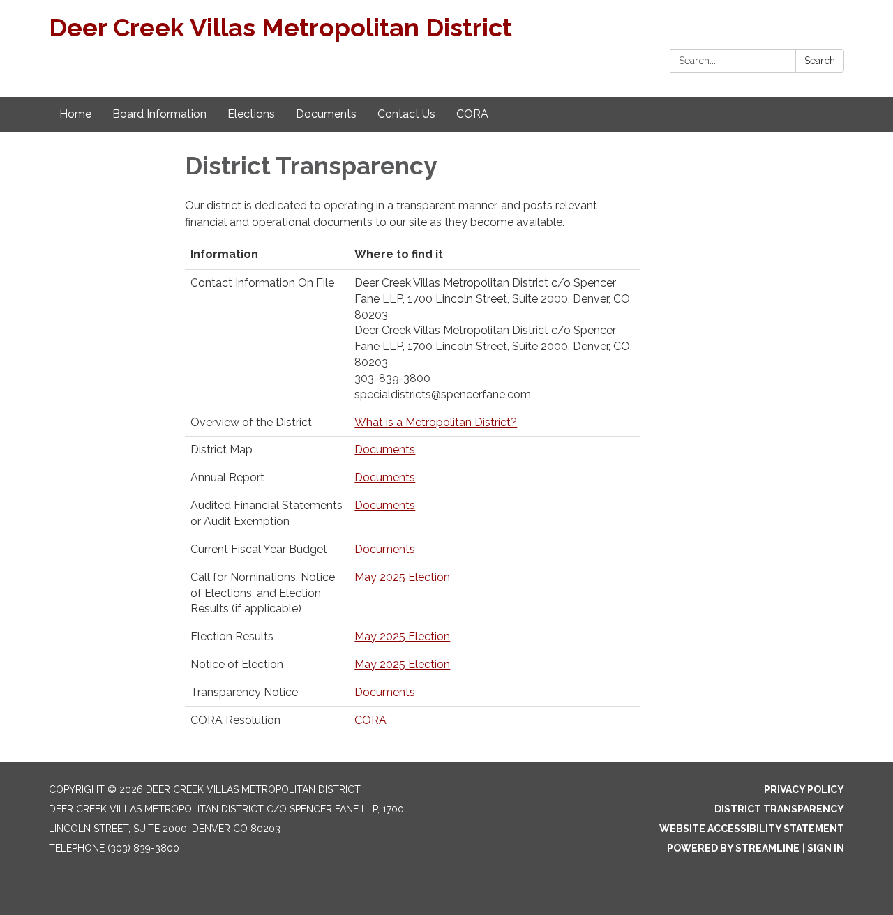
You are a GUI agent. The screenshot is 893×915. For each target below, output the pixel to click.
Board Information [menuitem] (159, 114)
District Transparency (779, 809)
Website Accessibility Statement (751, 828)
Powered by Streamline (733, 848)
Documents (384, 449)
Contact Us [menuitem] (406, 114)
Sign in (825, 848)
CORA (370, 720)
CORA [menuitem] (472, 114)
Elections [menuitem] (251, 114)
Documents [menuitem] (326, 114)
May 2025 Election (402, 577)
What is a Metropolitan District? (435, 422)
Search (819, 60)
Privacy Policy (804, 789)
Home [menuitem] (75, 114)
